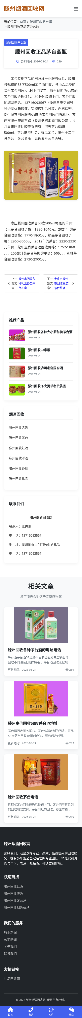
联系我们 (10, 954)
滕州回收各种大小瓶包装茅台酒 (50, 332)
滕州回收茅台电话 (23, 797)
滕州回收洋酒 (13, 893)
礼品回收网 (12, 979)
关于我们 (10, 946)
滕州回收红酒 (13, 886)
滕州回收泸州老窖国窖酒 (45, 368)
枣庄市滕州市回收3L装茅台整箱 (61, 283)
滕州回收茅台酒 (41, 22)
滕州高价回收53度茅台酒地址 (33, 723)
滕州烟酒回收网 (24, 8)
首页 (23, 22)
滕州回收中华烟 (39, 350)
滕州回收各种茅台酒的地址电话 (34, 649)
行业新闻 (10, 932)
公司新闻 (10, 940)
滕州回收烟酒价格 (16, 907)
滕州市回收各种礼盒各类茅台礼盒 (27, 283)
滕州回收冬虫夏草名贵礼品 (47, 386)
